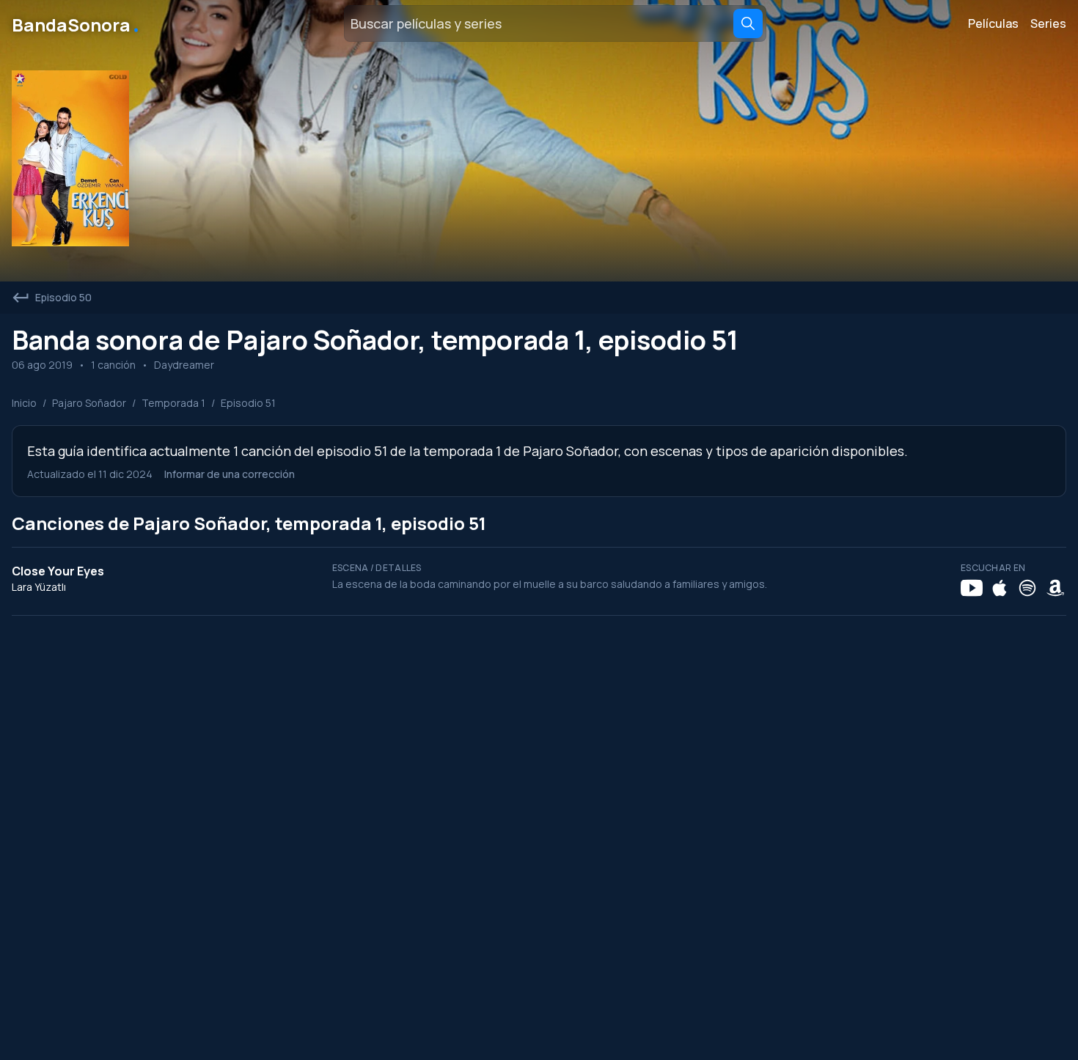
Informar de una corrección (229, 474)
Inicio (24, 403)
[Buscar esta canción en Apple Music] (1000, 588)
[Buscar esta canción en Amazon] (1055, 588)
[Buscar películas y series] (748, 23)
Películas (993, 23)
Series (1048, 23)
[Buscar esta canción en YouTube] (972, 588)
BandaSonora (77, 23)
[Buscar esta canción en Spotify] (1027, 588)
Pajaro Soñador (89, 403)
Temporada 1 (173, 403)
